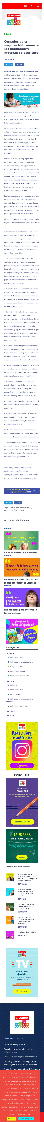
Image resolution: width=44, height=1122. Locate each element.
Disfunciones (15, 694)
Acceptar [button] (11, 1118)
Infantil (10, 653)
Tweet (9, 65)
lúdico (16, 510)
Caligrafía (13, 685)
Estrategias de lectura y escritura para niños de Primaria (26, 920)
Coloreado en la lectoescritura (21, 662)
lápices (35, 119)
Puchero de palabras (27, 932)
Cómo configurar (26, 1118)
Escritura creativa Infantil (19, 676)
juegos (21, 510)
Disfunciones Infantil (18, 671)
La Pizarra (11, 711)
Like (20, 65)
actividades (8, 510)
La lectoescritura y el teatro (20, 552)
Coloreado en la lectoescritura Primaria (19, 700)
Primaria (10, 681)
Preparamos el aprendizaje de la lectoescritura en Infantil (25, 892)
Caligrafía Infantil (16, 666)
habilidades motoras (15, 196)
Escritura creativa (16, 690)
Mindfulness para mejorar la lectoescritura (20, 1056)
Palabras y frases (16, 657)
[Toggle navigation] (37, 6)
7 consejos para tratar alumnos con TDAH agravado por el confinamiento (27, 877)
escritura (12, 508)
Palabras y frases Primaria (20, 706)
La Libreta (11, 715)
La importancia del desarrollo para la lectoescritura (26, 906)
